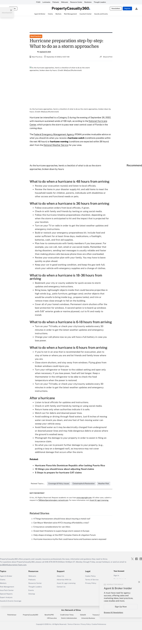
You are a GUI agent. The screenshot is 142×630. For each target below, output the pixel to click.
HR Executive (52, 618)
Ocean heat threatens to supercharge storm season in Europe (61, 531)
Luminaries (46, 2)
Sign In (116, 575)
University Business (88, 618)
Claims (2, 580)
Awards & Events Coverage (10, 601)
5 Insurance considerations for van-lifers (51, 527)
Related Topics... (38, 483)
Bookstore (88, 2)
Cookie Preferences (99, 624)
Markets (3, 583)
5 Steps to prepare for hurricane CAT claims (58, 472)
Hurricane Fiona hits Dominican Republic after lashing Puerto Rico (70, 465)
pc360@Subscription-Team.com (13, 565)
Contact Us (61, 587)
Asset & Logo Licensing (66, 583)
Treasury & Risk (97, 615)
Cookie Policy (90, 576)
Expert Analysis (6, 597)
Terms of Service (74, 624)
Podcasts (55, 2)
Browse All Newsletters (113, 612)
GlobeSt (83, 615)
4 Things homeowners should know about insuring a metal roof (61, 518)
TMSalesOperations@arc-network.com (53, 500)
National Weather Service (56, 145)
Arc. (50, 624)
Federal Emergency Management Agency (54, 134)
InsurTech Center (7, 590)
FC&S (38, 2)
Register (127, 8)
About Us (60, 576)
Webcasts (64, 2)
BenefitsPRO (49, 615)
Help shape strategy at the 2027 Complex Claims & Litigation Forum (64, 535)
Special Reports (6, 594)
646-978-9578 (51, 562)
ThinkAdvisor (11, 615)
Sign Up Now (121, 606)
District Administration (69, 618)
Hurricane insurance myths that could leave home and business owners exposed (69, 539)
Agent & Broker (6, 576)
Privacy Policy (86, 624)
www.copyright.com (84, 497)
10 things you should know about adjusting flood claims (64, 469)
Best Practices (36, 36)
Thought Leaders (100, 2)
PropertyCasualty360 (30, 615)
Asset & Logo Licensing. (99, 500)
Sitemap (31, 594)
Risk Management (7, 587)
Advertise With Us (64, 580)
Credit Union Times (67, 615)
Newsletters (115, 8)
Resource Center (76, 2)
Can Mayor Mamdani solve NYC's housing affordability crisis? (61, 522)
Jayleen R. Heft (45, 52)
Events (31, 590)
